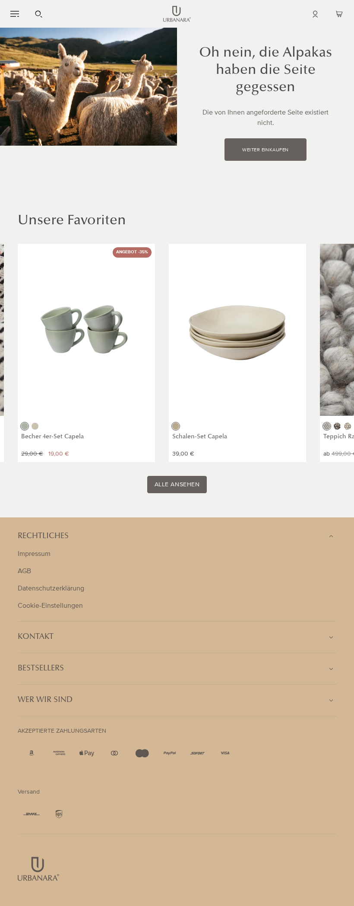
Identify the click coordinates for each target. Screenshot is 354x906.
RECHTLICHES (43, 536)
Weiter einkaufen (265, 150)
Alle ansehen (177, 484)
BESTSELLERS (41, 669)
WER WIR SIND (45, 700)
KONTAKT (36, 637)
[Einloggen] (315, 14)
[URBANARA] (177, 14)
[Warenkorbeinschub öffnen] (339, 14)
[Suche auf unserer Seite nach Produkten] (39, 14)
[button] (15, 14)
